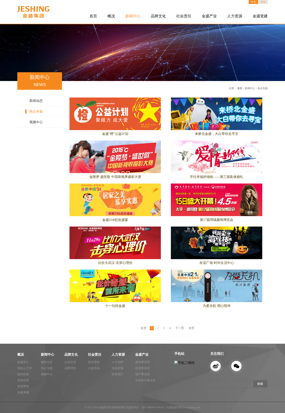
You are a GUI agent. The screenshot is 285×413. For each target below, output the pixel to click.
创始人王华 (24, 368)
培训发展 (117, 368)
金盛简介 (23, 362)
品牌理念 (70, 368)
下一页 (179, 328)
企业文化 (70, 362)
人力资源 (234, 16)
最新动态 (47, 362)
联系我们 (117, 374)
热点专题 (36, 111)
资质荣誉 (23, 386)
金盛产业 (209, 16)
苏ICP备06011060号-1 (153, 407)
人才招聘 (117, 362)
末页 (191, 328)
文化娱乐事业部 (145, 380)
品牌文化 (158, 16)
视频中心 (36, 122)
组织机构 (23, 374)
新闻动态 (36, 101)
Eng (263, 1)
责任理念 (94, 362)
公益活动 (94, 368)
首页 (93, 16)
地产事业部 (142, 374)
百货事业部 (142, 368)
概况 (111, 16)
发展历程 (23, 380)
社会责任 (183, 16)
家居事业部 (142, 362)
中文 (253, 1)
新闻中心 (132, 16)
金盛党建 (260, 16)
